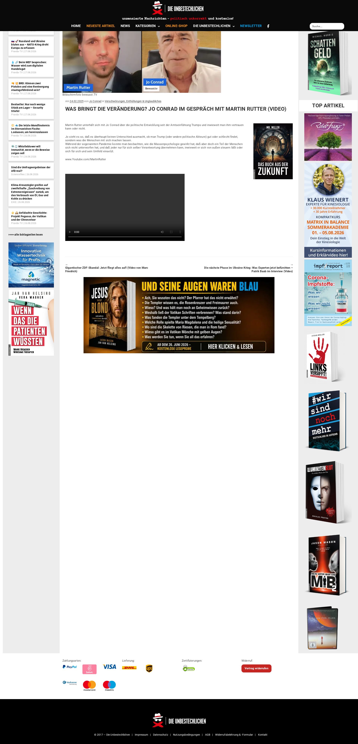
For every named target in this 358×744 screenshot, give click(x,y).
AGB (207, 734)
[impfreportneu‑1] (328, 292)
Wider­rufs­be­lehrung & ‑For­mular (234, 734)
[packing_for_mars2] (328, 626)
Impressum (141, 734)
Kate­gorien (146, 26)
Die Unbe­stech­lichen (211, 26)
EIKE (13, 202)
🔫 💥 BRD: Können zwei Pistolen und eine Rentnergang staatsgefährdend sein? (30, 86)
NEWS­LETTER (251, 26)
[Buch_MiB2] (328, 564)
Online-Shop (176, 26)
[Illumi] (328, 493)
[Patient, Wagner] (31, 322)
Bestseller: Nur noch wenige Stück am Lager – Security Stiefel (28, 108)
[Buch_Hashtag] (328, 420)
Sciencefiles (18, 174)
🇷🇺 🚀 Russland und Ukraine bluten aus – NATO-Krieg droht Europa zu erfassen (29, 44)
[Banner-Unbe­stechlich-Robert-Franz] (328, 137)
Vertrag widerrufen (256, 668)
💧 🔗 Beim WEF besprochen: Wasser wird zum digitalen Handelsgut (29, 65)
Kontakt (263, 734)
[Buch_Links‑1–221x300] (325, 355)
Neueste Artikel (101, 26)
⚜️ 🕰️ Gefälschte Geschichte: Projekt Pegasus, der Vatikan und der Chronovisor (29, 216)
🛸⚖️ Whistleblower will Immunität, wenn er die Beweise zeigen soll (30, 150)
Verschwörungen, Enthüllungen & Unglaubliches (133, 101)
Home (76, 26)
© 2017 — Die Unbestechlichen (112, 734)
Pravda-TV (16, 51)
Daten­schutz (160, 734)
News (125, 26)
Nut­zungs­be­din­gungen (186, 734)
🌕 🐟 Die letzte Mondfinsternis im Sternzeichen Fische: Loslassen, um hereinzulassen (30, 129)
